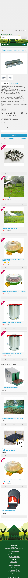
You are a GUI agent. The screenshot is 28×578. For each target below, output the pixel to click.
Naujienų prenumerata (14, 573)
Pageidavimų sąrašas (14, 571)
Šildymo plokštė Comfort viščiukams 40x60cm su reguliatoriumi (11, 449)
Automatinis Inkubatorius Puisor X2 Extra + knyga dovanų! (13, 260)
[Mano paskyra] (17, 30)
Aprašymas (5, 83)
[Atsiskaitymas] (23, 30)
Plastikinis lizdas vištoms (8, 510)
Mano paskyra (14, 569)
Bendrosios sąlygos (14, 551)
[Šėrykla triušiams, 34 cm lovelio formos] (14, 63)
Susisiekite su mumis (14, 555)
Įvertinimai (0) (14, 83)
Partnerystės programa (14, 564)
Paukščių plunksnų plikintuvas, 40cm (11, 322)
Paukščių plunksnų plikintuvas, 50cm (11, 353)
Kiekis (2, 129)
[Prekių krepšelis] (21, 30)
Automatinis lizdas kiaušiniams (10, 387)
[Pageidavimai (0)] (19, 30)
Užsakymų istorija (14, 570)
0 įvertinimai (11, 138)
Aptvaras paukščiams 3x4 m (9, 197)
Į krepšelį (14, 135)
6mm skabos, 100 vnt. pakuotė (10, 167)
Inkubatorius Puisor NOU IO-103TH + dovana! (13, 291)
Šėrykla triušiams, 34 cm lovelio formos (13, 50)
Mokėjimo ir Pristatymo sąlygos (14, 548)
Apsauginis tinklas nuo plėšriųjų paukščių (12, 418)
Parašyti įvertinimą (21, 138)
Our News (14, 561)
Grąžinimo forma (14, 556)
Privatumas (14, 550)
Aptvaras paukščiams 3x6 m (9, 228)
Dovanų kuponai (14, 562)
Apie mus (14, 547)
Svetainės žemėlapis (14, 557)
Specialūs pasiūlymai (14, 565)
